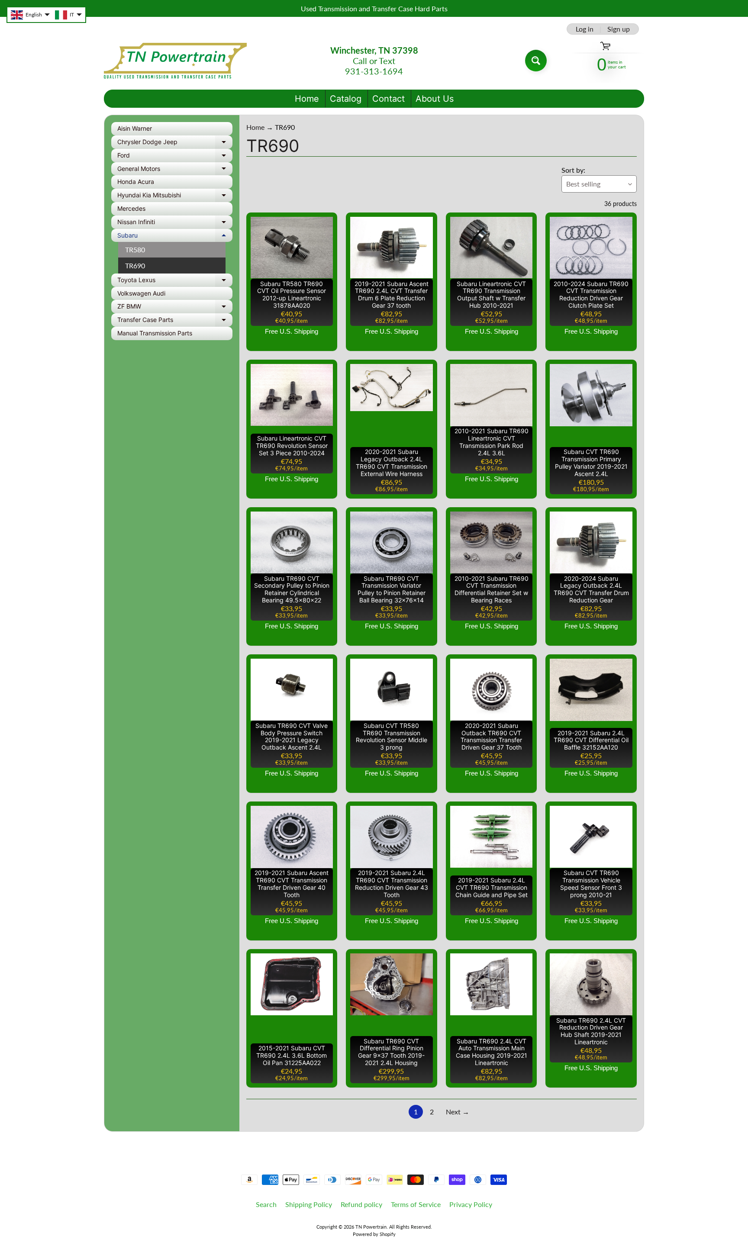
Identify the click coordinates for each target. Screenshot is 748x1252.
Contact (388, 98)
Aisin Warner (134, 128)
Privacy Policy (470, 1204)
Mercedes (131, 208)
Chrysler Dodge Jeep (174, 143)
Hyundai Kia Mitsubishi (174, 196)
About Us (435, 98)
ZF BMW (174, 308)
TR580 (135, 249)
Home (307, 98)
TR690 (135, 265)
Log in (584, 29)
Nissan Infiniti (174, 223)
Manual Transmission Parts (154, 333)
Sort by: (573, 170)
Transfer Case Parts (174, 321)
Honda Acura (135, 181)
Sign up (618, 29)
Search (266, 1204)
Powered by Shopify (374, 1234)
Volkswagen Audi (141, 293)
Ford (174, 156)
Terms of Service (416, 1204)
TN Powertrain (371, 1226)
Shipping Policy (308, 1204)
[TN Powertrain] (175, 61)
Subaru (174, 237)
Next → (457, 1111)
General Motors (174, 170)
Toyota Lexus (174, 281)
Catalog (345, 98)
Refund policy (361, 1204)
